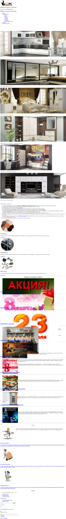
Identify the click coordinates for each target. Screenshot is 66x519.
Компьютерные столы (9, 21)
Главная (3, 13)
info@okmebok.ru (10, 9)
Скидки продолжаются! (7, 421)
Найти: (1, 502)
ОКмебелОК (9, 205)
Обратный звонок (3, 518)
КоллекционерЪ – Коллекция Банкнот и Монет (22, 509)
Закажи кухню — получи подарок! (10, 291)
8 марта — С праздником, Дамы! (10, 372)
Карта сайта (11, 509)
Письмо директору (6, 23)
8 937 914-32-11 (3, 9)
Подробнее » (2, 237)
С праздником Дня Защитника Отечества (12, 389)
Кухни (6, 15)
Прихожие (6, 20)
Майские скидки (5, 356)
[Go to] (26, 169)
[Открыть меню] (0, 25)
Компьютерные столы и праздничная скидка (13, 340)
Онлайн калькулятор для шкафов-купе (11, 405)
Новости (4, 22)
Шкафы (6, 16)
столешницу (44, 210)
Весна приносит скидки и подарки (10, 307)
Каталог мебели (5, 14)
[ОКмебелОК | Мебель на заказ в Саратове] (6, 5)
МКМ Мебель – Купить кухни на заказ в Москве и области (41, 509)
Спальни (6, 17)
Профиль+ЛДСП (5, 501)
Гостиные (6, 19)
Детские (6, 18)
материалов (20, 207)
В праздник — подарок (7, 323)
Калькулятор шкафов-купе (7, 500)
